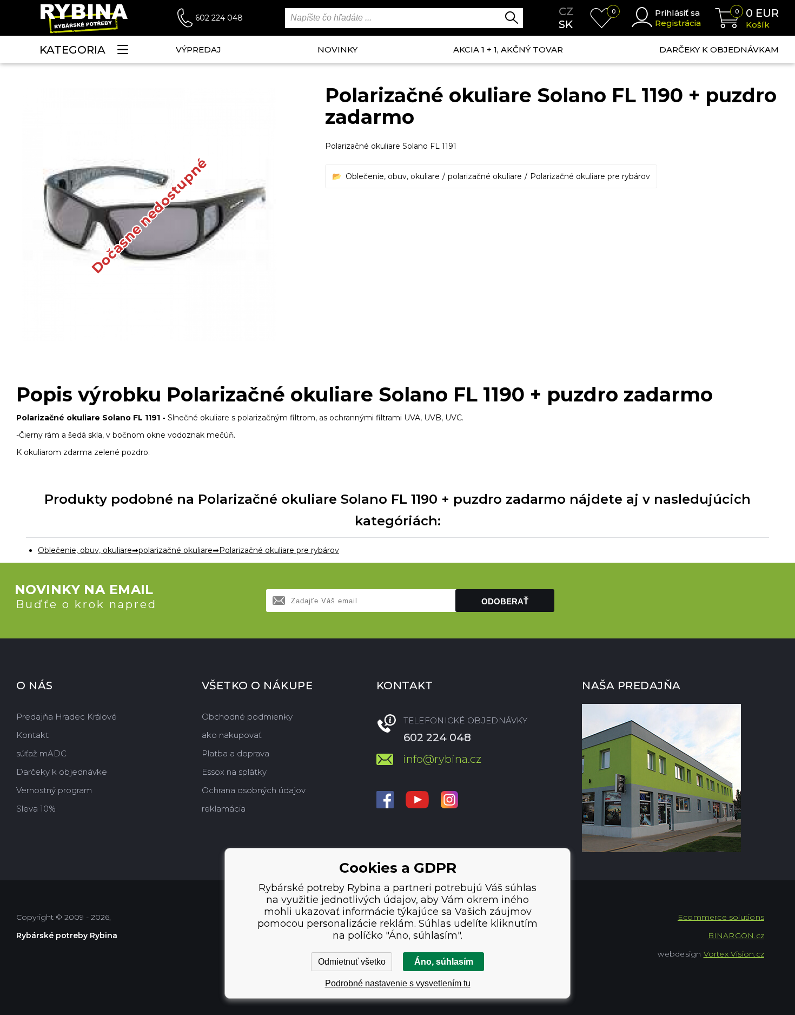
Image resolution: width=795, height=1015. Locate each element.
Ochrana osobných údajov (254, 790)
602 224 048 (219, 18)
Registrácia (678, 23)
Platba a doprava (235, 753)
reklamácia (224, 808)
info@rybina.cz (442, 759)
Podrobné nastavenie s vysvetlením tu (398, 983)
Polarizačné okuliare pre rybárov (590, 176)
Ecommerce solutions (721, 917)
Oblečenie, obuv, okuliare (393, 176)
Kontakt (32, 735)
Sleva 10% (36, 808)
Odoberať (504, 601)
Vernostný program (54, 790)
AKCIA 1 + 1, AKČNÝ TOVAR (508, 49)
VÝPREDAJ (198, 49)
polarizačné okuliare (485, 176)
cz (566, 11)
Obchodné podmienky (247, 716)
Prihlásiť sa (677, 13)
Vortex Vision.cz (734, 954)
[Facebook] (385, 800)
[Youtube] (417, 800)
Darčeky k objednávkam (719, 49)
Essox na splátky (234, 772)
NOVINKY (337, 49)
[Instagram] (449, 800)
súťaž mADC (41, 753)
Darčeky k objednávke (61, 772)
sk (566, 24)
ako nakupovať (232, 735)
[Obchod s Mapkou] (661, 778)
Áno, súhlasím (443, 961)
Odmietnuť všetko (352, 961)
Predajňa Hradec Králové (66, 716)
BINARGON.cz (736, 935)
